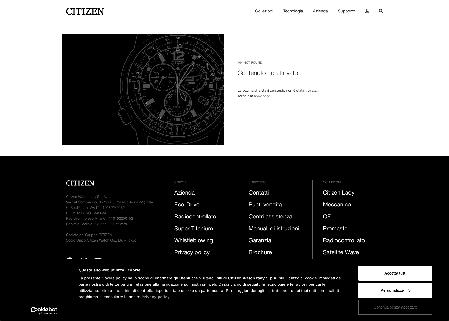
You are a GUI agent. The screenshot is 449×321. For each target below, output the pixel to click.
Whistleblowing (193, 241)
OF (327, 217)
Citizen (180, 182)
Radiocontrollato (195, 217)
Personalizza (392, 290)
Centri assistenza (270, 217)
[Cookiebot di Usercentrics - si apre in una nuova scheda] (44, 311)
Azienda (320, 12)
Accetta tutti (395, 273)
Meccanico (337, 205)
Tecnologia (293, 12)
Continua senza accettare (395, 307)
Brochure (260, 253)
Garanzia (260, 241)
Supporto (346, 12)
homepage (263, 96)
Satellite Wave (341, 253)
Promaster (336, 229)
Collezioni (264, 12)
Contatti (259, 193)
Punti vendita (265, 205)
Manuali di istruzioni (274, 229)
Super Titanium (193, 229)
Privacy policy (156, 297)
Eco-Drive (187, 205)
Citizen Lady (338, 193)
